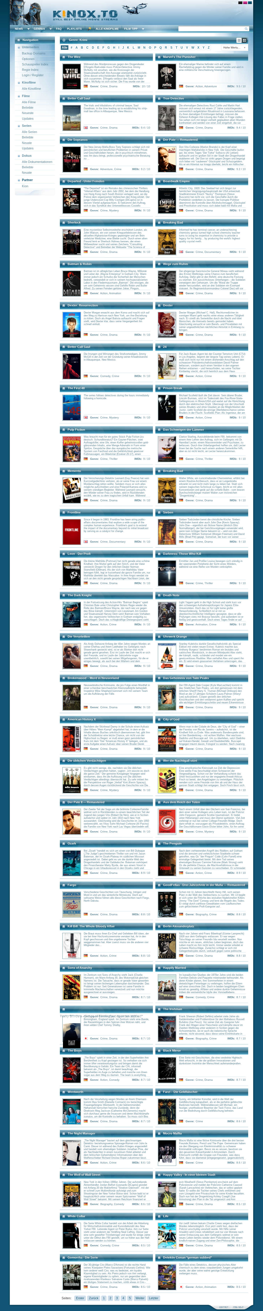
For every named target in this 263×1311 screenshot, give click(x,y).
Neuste (27, 143)
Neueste (28, 113)
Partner (27, 180)
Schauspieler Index (35, 64)
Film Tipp (130, 28)
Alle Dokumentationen (37, 161)
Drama (113, 86)
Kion (25, 186)
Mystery (114, 210)
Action (199, 86)
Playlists (74, 28)
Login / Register (33, 75)
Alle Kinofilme (107, 28)
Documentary (212, 251)
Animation (115, 293)
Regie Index (30, 69)
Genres (39, 28)
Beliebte (27, 107)
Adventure (210, 86)
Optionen (28, 59)
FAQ (59, 28)
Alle (64, 47)
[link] (131, 12)
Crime (104, 86)
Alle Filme (29, 102)
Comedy (105, 376)
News (19, 28)
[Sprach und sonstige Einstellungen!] (89, 29)
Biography (202, 914)
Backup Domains (33, 53)
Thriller (113, 458)
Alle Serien (29, 132)
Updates (28, 118)
